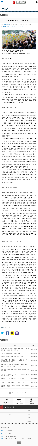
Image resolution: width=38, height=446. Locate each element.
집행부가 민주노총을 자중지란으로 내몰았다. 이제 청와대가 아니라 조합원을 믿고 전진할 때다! (14, 365)
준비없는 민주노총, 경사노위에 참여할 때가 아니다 (13, 382)
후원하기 (32, 403)
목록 (7, 14)
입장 (5, 9)
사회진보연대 (19, 2)
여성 (29, 410)
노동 (9, 417)
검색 (37, 2)
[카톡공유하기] (12, 333)
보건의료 (29, 421)
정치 (9, 410)
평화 (29, 414)
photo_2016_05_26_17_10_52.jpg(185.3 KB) (14, 26)
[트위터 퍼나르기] (2, 333)
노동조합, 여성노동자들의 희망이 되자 (10, 353)
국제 (29, 417)
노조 (9, 421)
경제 (9, 414)
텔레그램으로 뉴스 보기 (6, 403)
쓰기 (3, 14)
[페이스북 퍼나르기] (7, 333)
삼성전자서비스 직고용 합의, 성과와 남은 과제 (12, 378)
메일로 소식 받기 (19, 403)
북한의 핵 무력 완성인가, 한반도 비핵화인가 (12, 356)
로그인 (19, 442)
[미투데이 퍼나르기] (17, 333)
